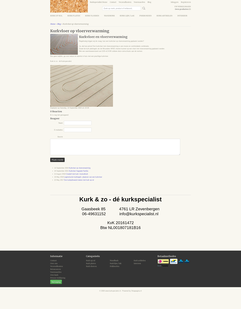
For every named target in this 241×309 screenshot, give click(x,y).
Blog (149, 2)
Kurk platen (73, 16)
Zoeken (143, 8)
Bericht (60, 137)
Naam (60, 123)
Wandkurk (109, 16)
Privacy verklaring (57, 278)
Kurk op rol (56, 16)
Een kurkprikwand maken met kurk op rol (79, 180)
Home (52, 24)
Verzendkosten (125, 2)
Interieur (182, 16)
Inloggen (174, 2)
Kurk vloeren (92, 16)
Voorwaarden (139, 2)
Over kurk (54, 275)
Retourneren (55, 269)
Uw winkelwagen (182, 7)
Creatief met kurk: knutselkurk (77, 174)
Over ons (53, 263)
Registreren (186, 2)
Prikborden (145, 16)
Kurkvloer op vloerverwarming (79, 168)
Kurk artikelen (164, 16)
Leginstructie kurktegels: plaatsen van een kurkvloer (83, 177)
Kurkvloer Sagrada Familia (78, 171)
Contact (113, 2)
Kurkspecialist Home (98, 2)
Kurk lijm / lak (127, 16)
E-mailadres (58, 130)
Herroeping (56, 282)
